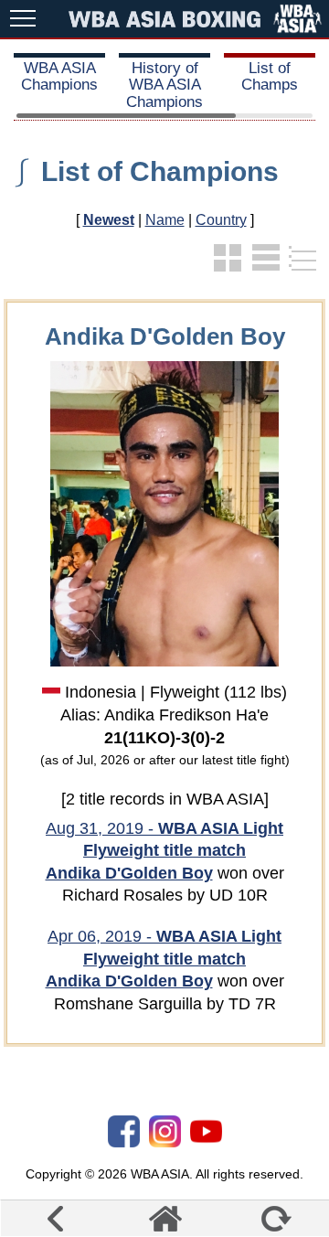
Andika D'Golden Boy (129, 873)
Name (165, 220)
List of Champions (160, 171)
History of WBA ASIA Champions (164, 85)
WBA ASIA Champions (59, 76)
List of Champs (269, 76)
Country (221, 220)
